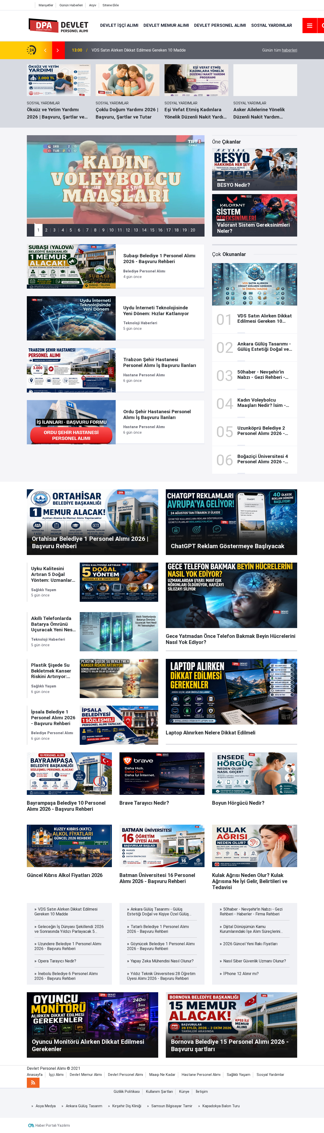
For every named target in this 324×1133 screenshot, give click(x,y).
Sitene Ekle (111, 5)
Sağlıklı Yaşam (238, 1075)
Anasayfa (35, 1075)
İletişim (202, 1092)
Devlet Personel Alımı (220, 25)
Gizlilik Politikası (127, 1092)
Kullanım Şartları (159, 1092)
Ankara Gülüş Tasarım (84, 1106)
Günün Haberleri (71, 5)
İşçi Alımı (56, 1075)
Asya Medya (46, 1106)
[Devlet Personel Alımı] (58, 25)
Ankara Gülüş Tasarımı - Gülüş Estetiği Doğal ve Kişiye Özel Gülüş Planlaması (159, 50)
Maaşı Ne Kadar (162, 1075)
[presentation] (45, 50)
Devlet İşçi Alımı (119, 25)
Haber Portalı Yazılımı (52, 1125)
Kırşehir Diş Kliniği (126, 1106)
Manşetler (46, 5)
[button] (38, 230)
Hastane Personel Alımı (201, 1075)
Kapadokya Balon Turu (221, 1106)
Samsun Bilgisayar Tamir (171, 1106)
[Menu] (309, 26)
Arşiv (92, 5)
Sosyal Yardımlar (271, 25)
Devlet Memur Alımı (166, 25)
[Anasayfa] (29, 5)
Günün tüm (279, 50)
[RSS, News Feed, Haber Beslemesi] (33, 1083)
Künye (184, 1092)
